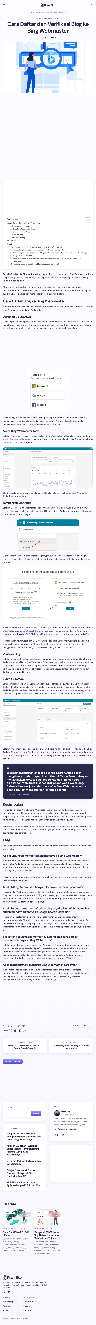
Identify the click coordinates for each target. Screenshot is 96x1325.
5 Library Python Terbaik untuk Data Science (24, 1162)
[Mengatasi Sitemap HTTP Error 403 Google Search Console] (25, 1045)
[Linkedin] (63, 1135)
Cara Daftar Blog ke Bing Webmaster (24, 223)
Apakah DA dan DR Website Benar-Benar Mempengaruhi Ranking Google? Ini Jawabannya (23, 1150)
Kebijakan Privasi (30, 1301)
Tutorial (42, 37)
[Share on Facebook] (15, 1030)
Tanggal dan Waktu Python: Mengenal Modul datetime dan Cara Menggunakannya (24, 1136)
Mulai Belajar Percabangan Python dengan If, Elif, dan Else (23, 1184)
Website (53, 37)
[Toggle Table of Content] (86, 219)
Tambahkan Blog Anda (21, 232)
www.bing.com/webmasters (17, 439)
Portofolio (27, 1310)
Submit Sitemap (18, 237)
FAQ (10, 244)
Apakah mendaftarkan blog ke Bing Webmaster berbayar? (36, 264)
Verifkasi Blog (17, 235)
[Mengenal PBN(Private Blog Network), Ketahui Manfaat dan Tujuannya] (48, 1217)
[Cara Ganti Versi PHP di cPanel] (17, 1217)
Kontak (6, 1310)
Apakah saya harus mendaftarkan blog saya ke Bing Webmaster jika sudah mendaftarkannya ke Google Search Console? (51, 254)
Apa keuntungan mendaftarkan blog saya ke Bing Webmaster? (37, 247)
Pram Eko (65, 1111)
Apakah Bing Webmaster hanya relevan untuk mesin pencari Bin (38, 250)
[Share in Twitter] (10, 1030)
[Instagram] (56, 1135)
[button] (4, 5)
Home (30, 12)
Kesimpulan (13, 241)
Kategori (6, 1306)
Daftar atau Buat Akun (21, 226)
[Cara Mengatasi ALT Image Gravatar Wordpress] (71, 1045)
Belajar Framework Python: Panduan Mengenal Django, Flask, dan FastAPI (22, 1173)
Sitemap (27, 1306)
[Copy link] (24, 1030)
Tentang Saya (8, 1301)
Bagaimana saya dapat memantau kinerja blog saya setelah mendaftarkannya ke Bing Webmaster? (47, 259)
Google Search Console (31, 631)
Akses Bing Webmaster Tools (23, 229)
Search (10, 1107)
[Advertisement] (48, 117)
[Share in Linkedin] (20, 1030)
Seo (38, 1213)
